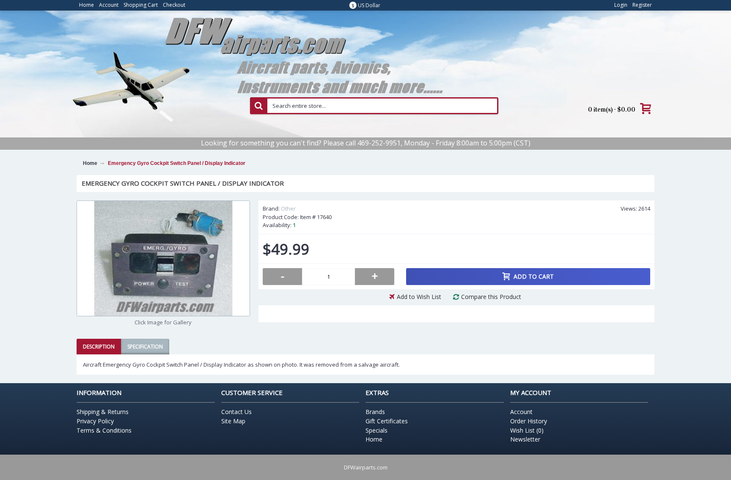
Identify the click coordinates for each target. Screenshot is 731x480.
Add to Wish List (419, 297)
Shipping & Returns (103, 412)
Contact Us (236, 412)
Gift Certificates (387, 421)
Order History (528, 421)
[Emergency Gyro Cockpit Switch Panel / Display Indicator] (163, 258)
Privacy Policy (95, 421)
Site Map (233, 421)
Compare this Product (491, 297)
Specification (145, 346)
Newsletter (525, 439)
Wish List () (527, 430)
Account (521, 412)
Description (99, 346)
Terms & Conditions (104, 430)
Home (374, 439)
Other (288, 208)
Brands (375, 412)
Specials (376, 430)
